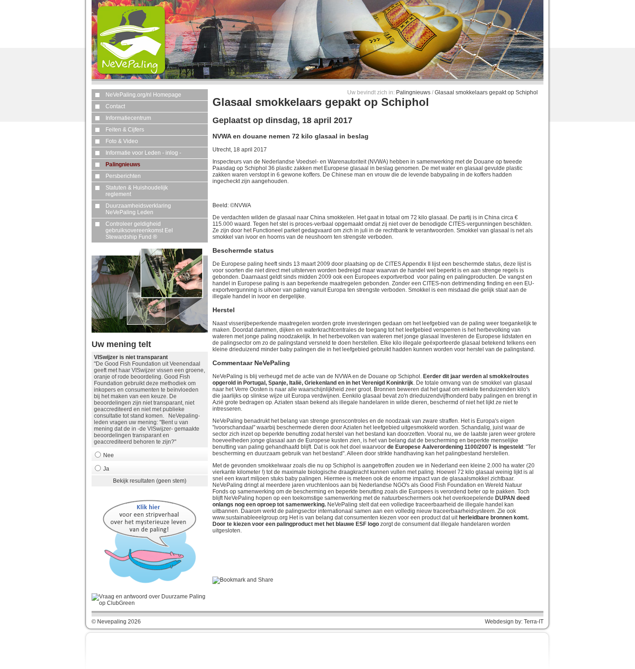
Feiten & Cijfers (125, 129)
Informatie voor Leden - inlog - (143, 153)
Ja (106, 469)
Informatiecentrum (128, 118)
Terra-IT (533, 621)
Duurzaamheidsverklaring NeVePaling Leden (138, 209)
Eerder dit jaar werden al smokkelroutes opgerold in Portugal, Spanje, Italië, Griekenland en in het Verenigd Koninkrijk (370, 379)
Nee (108, 455)
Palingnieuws (123, 164)
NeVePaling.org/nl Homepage (143, 95)
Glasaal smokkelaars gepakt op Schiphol (486, 92)
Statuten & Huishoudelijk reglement (137, 190)
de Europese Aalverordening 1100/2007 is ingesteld (455, 447)
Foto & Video (122, 141)
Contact (115, 106)
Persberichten (123, 176)
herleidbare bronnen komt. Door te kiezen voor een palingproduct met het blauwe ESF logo (370, 520)
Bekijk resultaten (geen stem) (149, 481)
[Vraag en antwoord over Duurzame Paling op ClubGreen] (150, 603)
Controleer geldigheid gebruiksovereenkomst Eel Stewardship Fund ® (139, 230)
